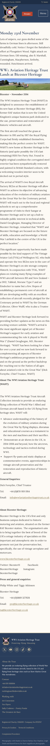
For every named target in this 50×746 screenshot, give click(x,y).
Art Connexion (8, 701)
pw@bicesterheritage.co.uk (24, 603)
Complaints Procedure (11, 734)
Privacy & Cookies (9, 728)
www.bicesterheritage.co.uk (15, 558)
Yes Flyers (6, 704)
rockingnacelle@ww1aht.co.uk (14, 691)
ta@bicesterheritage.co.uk (14, 610)
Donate (27, 14)
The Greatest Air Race (11, 712)
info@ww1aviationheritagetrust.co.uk (29, 497)
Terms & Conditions (26, 728)
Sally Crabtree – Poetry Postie (14, 708)
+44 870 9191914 (8, 683)
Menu (43, 13)
